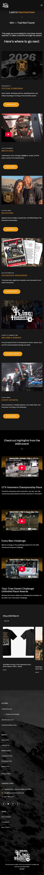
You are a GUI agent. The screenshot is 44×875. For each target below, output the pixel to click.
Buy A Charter (6, 817)
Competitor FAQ (7, 756)
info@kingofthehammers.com (14, 793)
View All (6, 620)
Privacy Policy (6, 774)
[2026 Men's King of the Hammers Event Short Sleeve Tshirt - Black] (18, 642)
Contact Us (5, 745)
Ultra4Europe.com (8, 720)
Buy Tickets (6, 827)
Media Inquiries (6, 750)
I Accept (22, 869)
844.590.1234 (9, 796)
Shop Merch (5, 822)
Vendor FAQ (5, 766)
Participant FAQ (7, 761)
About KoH (5, 740)
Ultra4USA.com (7, 709)
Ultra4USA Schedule (12, 714)
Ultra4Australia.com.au (9, 725)
